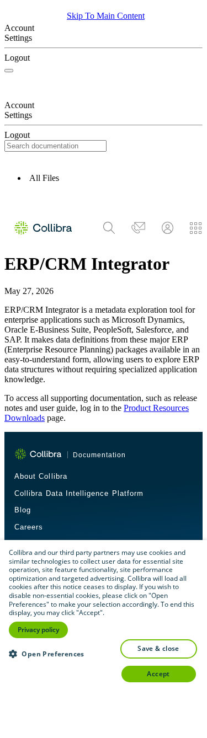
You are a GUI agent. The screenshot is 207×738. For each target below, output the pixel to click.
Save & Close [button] (158, 648)
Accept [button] (158, 673)
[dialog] (103, 639)
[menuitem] (109, 227)
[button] (103, 200)
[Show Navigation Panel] (8, 70)
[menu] (152, 227)
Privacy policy (38, 629)
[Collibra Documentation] (38, 453)
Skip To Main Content (106, 15)
